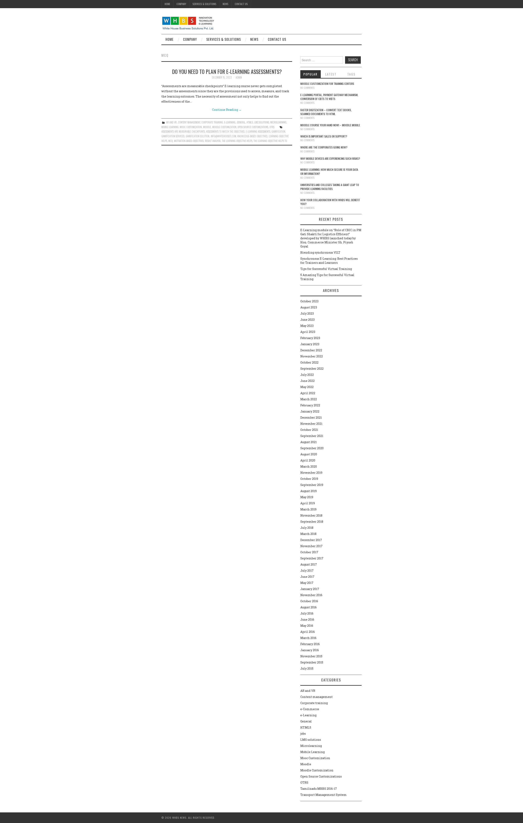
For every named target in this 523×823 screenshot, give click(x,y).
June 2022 (307, 381)
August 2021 (308, 442)
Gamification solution (197, 136)
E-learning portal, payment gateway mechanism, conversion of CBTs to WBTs (329, 97)
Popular (310, 74)
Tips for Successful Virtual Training (326, 269)
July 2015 (306, 668)
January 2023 (309, 344)
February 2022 (310, 405)
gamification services (172, 136)
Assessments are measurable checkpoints (183, 131)
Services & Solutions (204, 4)
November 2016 (311, 595)
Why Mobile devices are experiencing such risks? (330, 158)
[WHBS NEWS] (188, 23)
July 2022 (307, 375)
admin (239, 77)
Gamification (278, 131)
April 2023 (307, 332)
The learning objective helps (237, 141)
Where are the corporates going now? (323, 147)
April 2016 (307, 632)
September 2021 (311, 436)
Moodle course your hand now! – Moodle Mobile (330, 125)
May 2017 (306, 583)
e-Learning (230, 122)
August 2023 (308, 307)
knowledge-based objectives (252, 136)
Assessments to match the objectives (225, 131)
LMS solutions (261, 122)
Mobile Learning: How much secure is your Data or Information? (329, 171)
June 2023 (307, 320)
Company (181, 4)
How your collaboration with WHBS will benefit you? (330, 202)
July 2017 (307, 570)
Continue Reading (226, 110)
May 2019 (306, 497)
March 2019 (308, 509)
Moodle (207, 127)
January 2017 (309, 589)
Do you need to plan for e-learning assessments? (227, 71)
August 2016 (308, 607)
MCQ (170, 141)
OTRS (271, 127)
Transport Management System (323, 795)
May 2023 (307, 326)
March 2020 (308, 466)
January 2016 (309, 650)
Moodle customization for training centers (327, 83)
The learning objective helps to (270, 141)
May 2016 (306, 626)
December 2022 (311, 350)
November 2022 (311, 356)
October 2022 (309, 362)
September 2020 (312, 448)
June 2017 (307, 577)
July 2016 (306, 613)
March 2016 (308, 638)
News (225, 4)
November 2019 (311, 473)
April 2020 (307, 460)
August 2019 (308, 491)
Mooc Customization (191, 127)
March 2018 (308, 534)
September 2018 (311, 522)
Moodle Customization (224, 127)
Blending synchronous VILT (320, 252)
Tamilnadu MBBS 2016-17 (318, 789)
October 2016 (309, 601)
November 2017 (311, 546)
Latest (330, 74)
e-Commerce (309, 709)
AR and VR (171, 122)
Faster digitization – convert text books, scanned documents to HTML (326, 112)
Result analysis (213, 141)
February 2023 (310, 338)
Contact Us (241, 4)
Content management (189, 122)
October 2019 (309, 479)
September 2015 (311, 662)
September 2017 (311, 558)
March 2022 (308, 399)
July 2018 (306, 528)
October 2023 (309, 301)
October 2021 (309, 430)
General (241, 122)
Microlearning (278, 122)
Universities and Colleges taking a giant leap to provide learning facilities (329, 187)
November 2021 (311, 424)
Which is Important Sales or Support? (323, 136)
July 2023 (307, 313)
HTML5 (250, 122)
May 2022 (307, 387)
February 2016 (310, 644)
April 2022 (307, 393)
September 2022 (312, 368)
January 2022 (309, 411)
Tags (351, 74)
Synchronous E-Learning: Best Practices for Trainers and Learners (329, 261)
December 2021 (311, 417)
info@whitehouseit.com (223, 136)
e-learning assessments (258, 131)
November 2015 (311, 656)
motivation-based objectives (189, 141)
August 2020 (308, 454)
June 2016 (307, 619)
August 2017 (308, 564)
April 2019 (307, 503)
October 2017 (309, 552)
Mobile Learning (170, 127)
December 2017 (311, 540)
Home (167, 4)
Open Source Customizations (253, 127)
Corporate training (212, 122)
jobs (303, 733)
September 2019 (311, 485)
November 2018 (311, 515)
